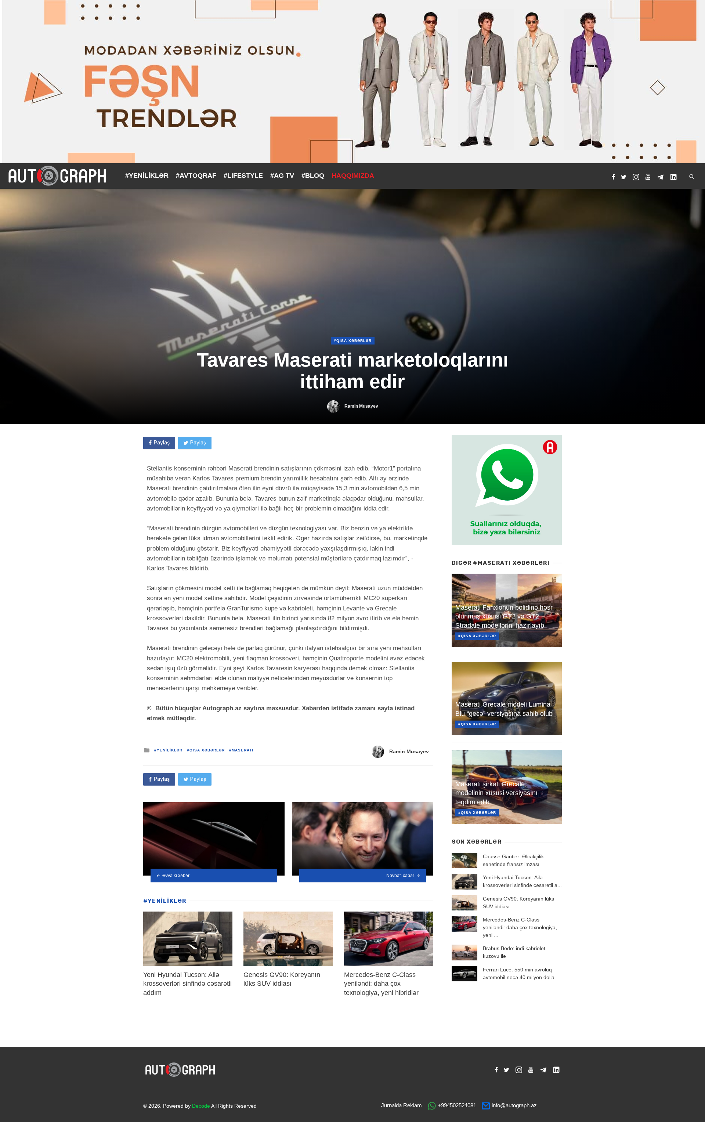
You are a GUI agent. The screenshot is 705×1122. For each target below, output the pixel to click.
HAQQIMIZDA (353, 175)
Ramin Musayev (361, 406)
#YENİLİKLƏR (147, 175)
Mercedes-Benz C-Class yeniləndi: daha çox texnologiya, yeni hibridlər (381, 983)
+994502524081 (457, 1105)
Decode (201, 1106)
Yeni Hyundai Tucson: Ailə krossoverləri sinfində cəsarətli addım (187, 983)
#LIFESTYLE (243, 175)
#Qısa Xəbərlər (353, 341)
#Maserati (241, 750)
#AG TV (282, 175)
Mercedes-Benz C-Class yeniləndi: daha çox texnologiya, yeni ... (520, 927)
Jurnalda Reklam (401, 1105)
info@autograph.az (514, 1105)
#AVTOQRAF (196, 175)
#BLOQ (312, 175)
